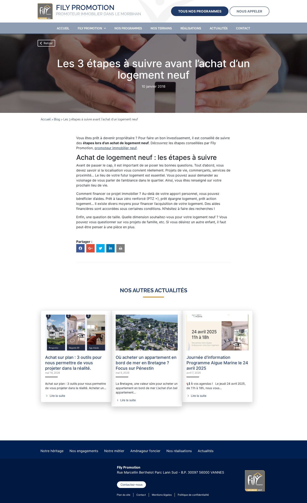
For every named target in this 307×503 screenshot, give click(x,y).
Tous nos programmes (199, 11)
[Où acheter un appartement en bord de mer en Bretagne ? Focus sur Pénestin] (147, 332)
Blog (57, 119)
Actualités (219, 28)
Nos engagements (84, 451)
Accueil (63, 28)
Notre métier (114, 451)
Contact (243, 28)
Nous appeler (249, 11)
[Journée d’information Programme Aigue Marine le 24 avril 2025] (217, 332)
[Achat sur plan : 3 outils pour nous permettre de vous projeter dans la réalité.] (76, 332)
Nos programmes (128, 28)
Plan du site (123, 494)
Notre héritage (52, 451)
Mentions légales (162, 494)
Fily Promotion (90, 28)
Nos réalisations (179, 451)
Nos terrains (161, 28)
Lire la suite (57, 395)
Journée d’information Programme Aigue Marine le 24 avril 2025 (217, 363)
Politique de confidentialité (193, 494)
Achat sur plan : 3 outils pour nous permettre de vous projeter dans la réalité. (73, 363)
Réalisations (190, 28)
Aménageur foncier (145, 451)
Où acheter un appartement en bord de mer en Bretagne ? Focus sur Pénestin (146, 363)
